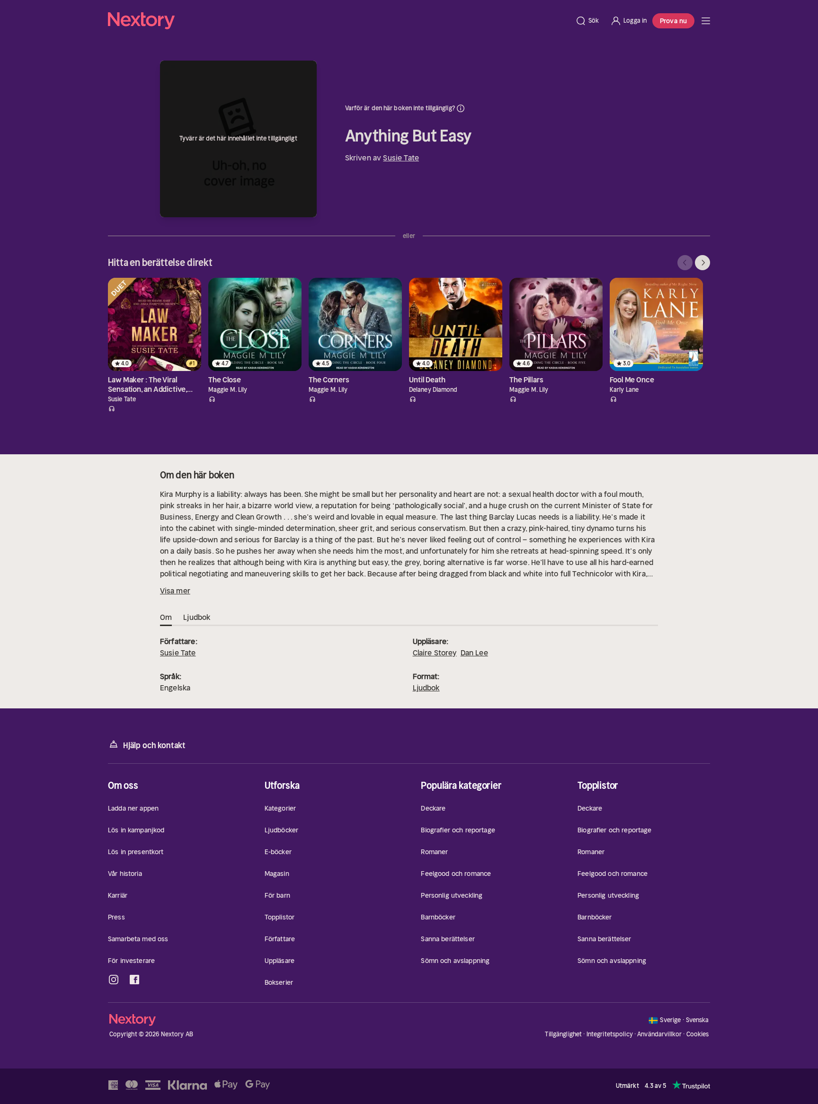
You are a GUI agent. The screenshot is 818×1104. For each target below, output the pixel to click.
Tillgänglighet (563, 1034)
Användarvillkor (659, 1034)
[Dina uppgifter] (460, 108)
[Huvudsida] (705, 20)
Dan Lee (474, 652)
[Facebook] (134, 979)
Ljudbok (426, 687)
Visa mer (175, 590)
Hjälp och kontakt (154, 745)
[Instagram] (113, 979)
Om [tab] (166, 617)
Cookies (697, 1034)
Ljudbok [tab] (196, 617)
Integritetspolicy (610, 1034)
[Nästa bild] (702, 262)
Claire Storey (435, 652)
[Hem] (338, 20)
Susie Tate (401, 157)
